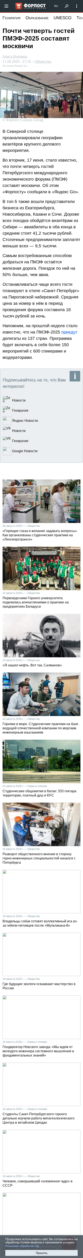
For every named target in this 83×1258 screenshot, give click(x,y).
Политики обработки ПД (22, 1246)
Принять (41, 1253)
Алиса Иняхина (15, 56)
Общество (43, 61)
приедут (69, 332)
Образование (37, 17)
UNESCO (63, 17)
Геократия (11, 17)
